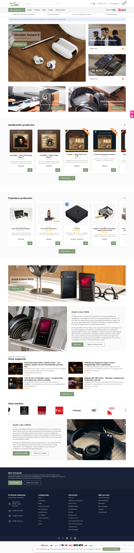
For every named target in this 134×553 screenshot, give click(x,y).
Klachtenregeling (73, 529)
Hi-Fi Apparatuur (43, 509)
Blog (44, 10)
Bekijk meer (77, 344)
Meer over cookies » (126, 549)
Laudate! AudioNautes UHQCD (104, 154)
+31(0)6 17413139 (17, 511)
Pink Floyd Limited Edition (21, 228)
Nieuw (40, 498)
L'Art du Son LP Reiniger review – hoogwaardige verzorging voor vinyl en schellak (43, 379)
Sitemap (70, 512)
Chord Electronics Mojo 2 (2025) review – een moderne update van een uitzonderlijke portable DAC (43, 365)
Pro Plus (77, 228)
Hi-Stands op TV (73, 518)
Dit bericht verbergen (111, 549)
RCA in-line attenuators (49, 228)
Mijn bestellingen (103, 500)
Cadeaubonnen (72, 527)
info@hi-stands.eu (17, 521)
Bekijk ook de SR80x (40, 453)
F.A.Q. (39, 521)
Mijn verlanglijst (102, 506)
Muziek (40, 524)
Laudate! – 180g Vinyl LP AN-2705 (77, 155)
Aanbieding (41, 500)
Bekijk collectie (66, 178)
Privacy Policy (72, 503)
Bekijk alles (65, 394)
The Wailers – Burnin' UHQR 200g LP (48, 156)
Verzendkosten (72, 509)
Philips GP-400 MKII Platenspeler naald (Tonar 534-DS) (104, 229)
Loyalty (29, 10)
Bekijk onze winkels (32, 483)
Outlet (40, 503)
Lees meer (27, 375)
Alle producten (102, 512)
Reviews (37, 10)
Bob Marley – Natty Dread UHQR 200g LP (21, 156)
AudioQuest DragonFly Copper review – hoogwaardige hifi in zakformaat (100, 364)
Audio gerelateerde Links (75, 521)
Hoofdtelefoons (42, 512)
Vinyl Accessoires (43, 518)
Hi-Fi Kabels (41, 515)
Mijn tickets (101, 503)
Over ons (71, 498)
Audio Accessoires (43, 506)
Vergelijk (100, 509)
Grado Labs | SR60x (21, 453)
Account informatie (103, 498)
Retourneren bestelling (75, 524)
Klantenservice (60, 10)
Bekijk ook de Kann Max (95, 344)
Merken (50, 10)
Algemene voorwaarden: (75, 500)
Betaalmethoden (73, 506)
